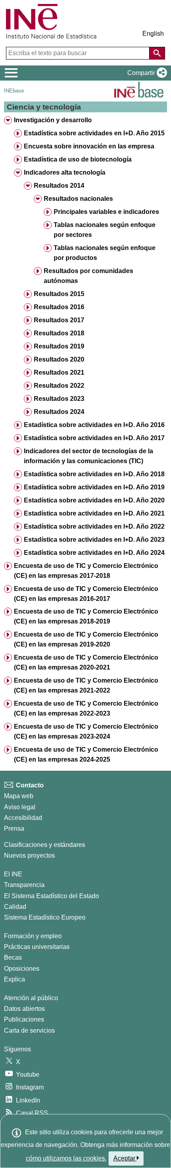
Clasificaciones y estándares (44, 844)
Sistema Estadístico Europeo (45, 917)
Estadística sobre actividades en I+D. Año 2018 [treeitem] (94, 474)
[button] (145, 73)
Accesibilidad (23, 817)
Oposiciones (21, 968)
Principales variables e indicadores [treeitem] (106, 211)
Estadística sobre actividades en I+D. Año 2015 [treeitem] (94, 133)
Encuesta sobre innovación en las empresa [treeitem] (89, 146)
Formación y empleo (33, 936)
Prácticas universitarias (37, 946)
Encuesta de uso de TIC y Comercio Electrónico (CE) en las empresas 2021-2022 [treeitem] (86, 685)
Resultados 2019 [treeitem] (59, 346)
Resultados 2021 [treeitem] (59, 372)
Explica (14, 979)
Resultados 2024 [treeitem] (59, 411)
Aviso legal (19, 807)
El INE (13, 874)
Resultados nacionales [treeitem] (78, 198)
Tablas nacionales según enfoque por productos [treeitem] (104, 252)
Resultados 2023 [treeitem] (59, 398)
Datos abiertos (24, 1008)
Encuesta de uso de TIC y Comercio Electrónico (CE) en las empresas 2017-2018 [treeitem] (86, 570)
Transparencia (24, 884)
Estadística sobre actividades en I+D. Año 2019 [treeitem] (94, 487)
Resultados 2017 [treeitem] (59, 320)
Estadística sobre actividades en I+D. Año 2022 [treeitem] (94, 526)
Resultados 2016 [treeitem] (59, 307)
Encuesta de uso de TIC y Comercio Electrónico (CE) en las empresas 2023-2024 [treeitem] (86, 731)
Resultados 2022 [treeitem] (59, 385)
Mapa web (18, 796)
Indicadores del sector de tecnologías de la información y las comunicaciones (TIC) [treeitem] (88, 456)
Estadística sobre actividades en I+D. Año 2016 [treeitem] (94, 424)
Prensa (14, 828)
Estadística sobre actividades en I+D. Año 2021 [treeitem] (94, 513)
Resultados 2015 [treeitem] (59, 294)
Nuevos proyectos (29, 855)
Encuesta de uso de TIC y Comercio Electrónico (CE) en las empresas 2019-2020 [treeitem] (86, 639)
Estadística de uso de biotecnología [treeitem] (78, 159)
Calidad (15, 906)
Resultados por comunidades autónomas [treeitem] (88, 275)
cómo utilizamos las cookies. (66, 1158)
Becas (13, 957)
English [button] (153, 33)
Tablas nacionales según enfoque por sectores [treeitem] (104, 229)
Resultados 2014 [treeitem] (59, 185)
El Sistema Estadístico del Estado (51, 896)
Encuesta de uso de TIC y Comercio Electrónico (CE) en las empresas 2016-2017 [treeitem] (86, 593)
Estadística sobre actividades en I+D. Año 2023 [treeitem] (94, 539)
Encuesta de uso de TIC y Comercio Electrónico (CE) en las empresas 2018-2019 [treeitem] (86, 616)
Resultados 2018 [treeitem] (59, 333)
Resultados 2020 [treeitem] (59, 359)
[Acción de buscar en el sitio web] (157, 53)
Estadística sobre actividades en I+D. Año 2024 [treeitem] (94, 552)
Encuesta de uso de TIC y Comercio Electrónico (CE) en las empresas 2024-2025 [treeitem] (86, 754)
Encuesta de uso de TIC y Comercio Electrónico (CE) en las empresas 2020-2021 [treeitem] (86, 662)
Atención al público (31, 998)
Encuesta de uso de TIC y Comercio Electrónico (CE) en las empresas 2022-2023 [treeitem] (86, 708)
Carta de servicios (29, 1030)
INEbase (14, 91)
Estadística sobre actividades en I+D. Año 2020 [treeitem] (94, 500)
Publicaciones (24, 1019)
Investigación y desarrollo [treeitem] (53, 120)
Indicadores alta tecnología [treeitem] (64, 172)
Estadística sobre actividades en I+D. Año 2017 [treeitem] (94, 438)
